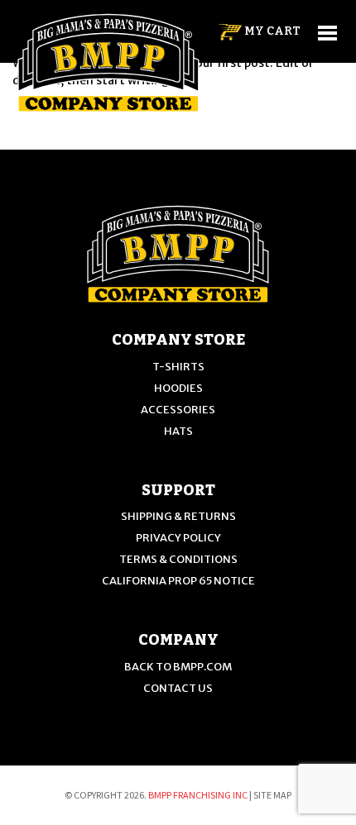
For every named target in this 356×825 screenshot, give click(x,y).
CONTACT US (178, 688)
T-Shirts (178, 367)
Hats (178, 431)
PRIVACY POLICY (178, 538)
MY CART (271, 31)
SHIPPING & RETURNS (178, 516)
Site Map (272, 795)
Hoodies (178, 388)
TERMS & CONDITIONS (178, 559)
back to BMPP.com (178, 667)
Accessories (178, 410)
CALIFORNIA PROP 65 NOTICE (178, 581)
